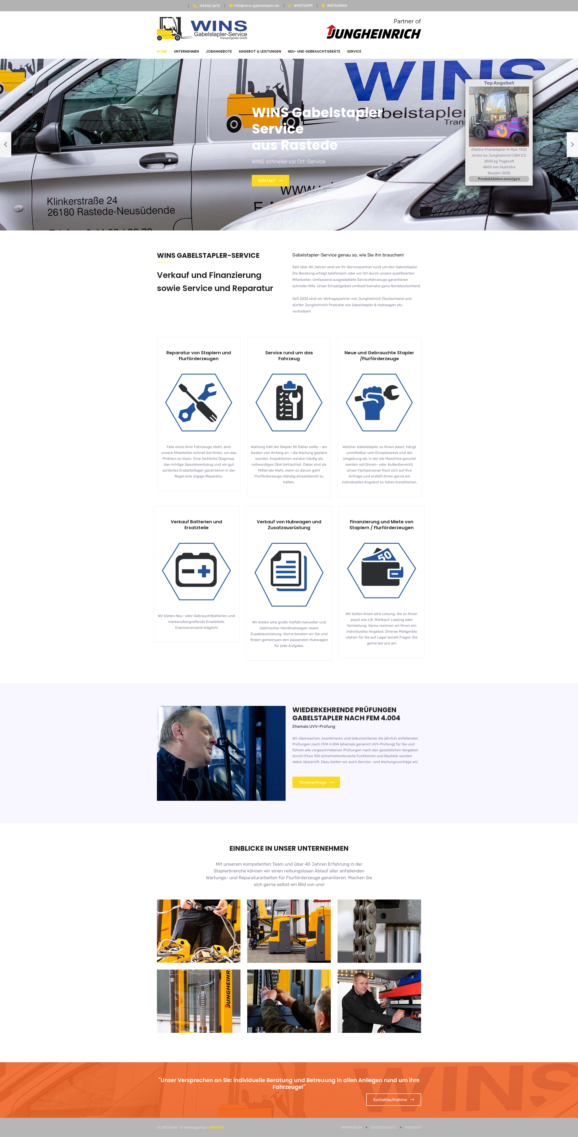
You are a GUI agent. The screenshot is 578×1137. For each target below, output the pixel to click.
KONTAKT (267, 180)
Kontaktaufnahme (390, 1099)
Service (354, 51)
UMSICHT (216, 1127)
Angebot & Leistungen (260, 51)
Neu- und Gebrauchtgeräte (314, 51)
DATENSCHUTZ (383, 1127)
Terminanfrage (312, 782)
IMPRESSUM (351, 1127)
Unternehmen (186, 51)
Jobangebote (219, 51)
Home (162, 51)
